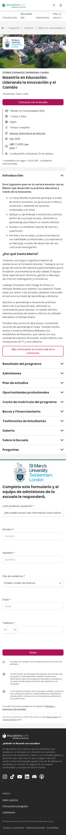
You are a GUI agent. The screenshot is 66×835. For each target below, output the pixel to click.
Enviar (33, 652)
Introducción (9, 17)
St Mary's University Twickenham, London (25, 72)
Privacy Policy (52, 717)
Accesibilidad (52, 827)
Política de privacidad (35, 827)
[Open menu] (61, 5)
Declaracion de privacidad (14, 709)
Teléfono (8, 623)
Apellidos (8, 552)
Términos (49, 706)
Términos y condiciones (13, 827)
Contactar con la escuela (33, 102)
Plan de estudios (58, 15)
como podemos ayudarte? (18, 506)
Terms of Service (9, 719)
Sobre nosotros (10, 800)
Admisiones (42, 17)
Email (6, 599)
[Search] (54, 5)
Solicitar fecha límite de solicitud (27, 133)
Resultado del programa (26, 15)
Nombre (8, 529)
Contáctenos (8, 812)
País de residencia (13, 576)
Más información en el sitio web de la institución (33, 351)
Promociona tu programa (15, 806)
